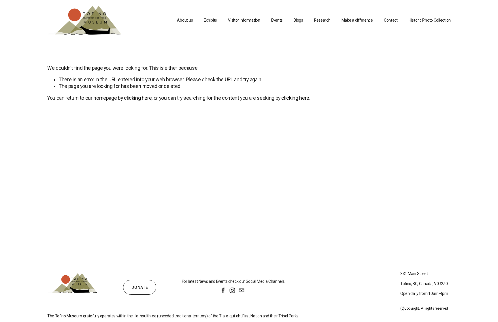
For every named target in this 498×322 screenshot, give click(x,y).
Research (322, 20)
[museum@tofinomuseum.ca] (241, 290)
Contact (391, 20)
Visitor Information (244, 20)
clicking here (138, 98)
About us (185, 20)
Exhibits (210, 20)
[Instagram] (232, 290)
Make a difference (357, 20)
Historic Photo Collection (430, 20)
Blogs (298, 20)
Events (277, 20)
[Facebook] (223, 290)
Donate (139, 287)
